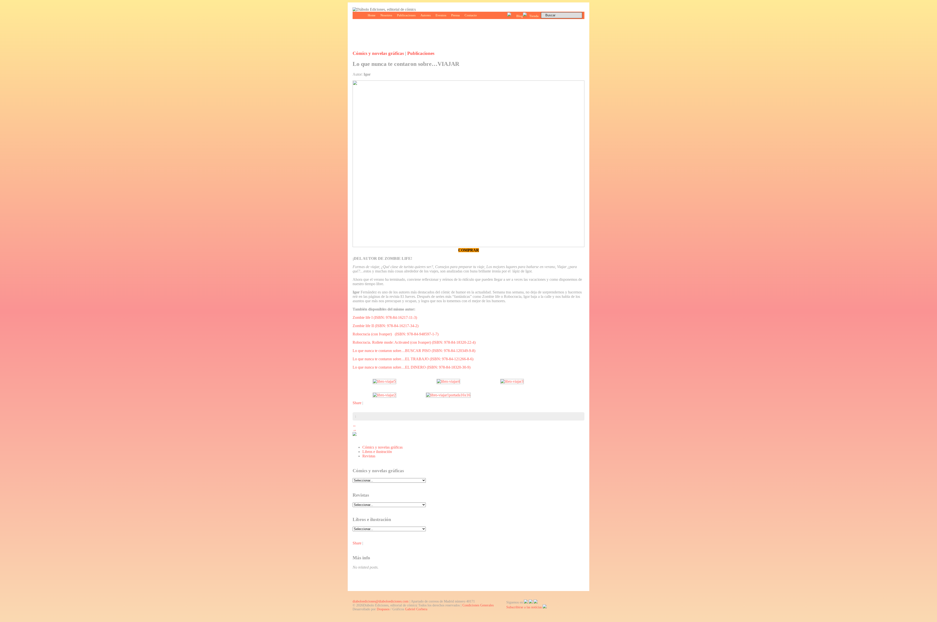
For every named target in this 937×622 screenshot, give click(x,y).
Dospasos (383, 609)
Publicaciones (406, 15)
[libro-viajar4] (448, 381)
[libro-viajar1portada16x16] (448, 395)
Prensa (455, 15)
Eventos (441, 15)
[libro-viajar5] (384, 381)
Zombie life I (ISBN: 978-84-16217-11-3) (385, 317)
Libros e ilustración (377, 452)
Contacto (471, 15)
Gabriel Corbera (416, 609)
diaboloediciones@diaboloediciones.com (380, 601)
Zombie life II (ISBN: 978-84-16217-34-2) (385, 326)
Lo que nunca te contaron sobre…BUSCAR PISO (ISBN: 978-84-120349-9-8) (414, 351)
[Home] (384, 9)
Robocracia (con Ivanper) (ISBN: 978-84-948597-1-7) (395, 334)
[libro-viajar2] (384, 395)
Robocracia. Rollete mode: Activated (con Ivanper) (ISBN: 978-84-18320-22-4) (414, 342)
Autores (425, 15)
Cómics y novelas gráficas (378, 53)
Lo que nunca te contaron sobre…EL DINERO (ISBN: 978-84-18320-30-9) (411, 367)
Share (357, 403)
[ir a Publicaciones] (354, 434)
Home (372, 15)
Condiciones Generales (478, 605)
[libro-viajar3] (512, 381)
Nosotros (386, 15)
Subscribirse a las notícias (524, 607)
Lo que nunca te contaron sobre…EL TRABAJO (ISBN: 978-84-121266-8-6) (413, 359)
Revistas (368, 456)
